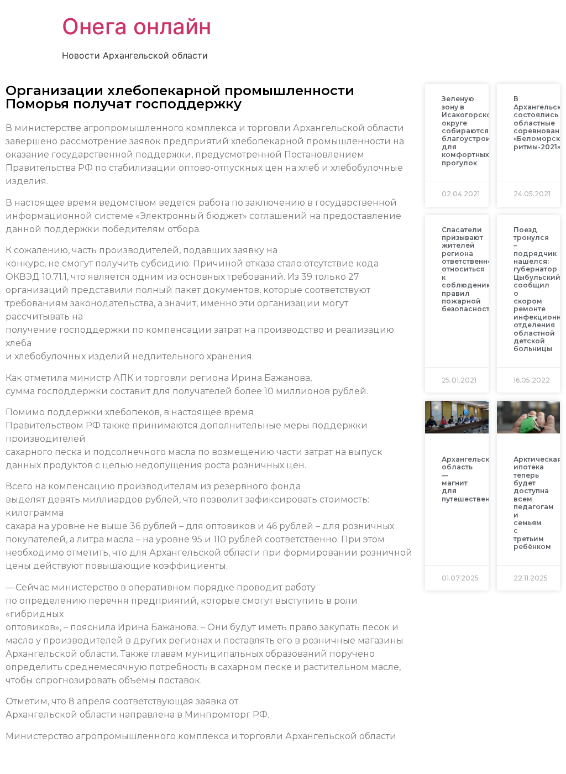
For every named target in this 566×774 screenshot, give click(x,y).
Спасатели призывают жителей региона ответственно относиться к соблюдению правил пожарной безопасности (468, 269)
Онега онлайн (136, 26)
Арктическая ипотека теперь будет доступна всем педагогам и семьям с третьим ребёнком (537, 503)
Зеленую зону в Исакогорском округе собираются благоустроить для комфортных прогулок (470, 130)
